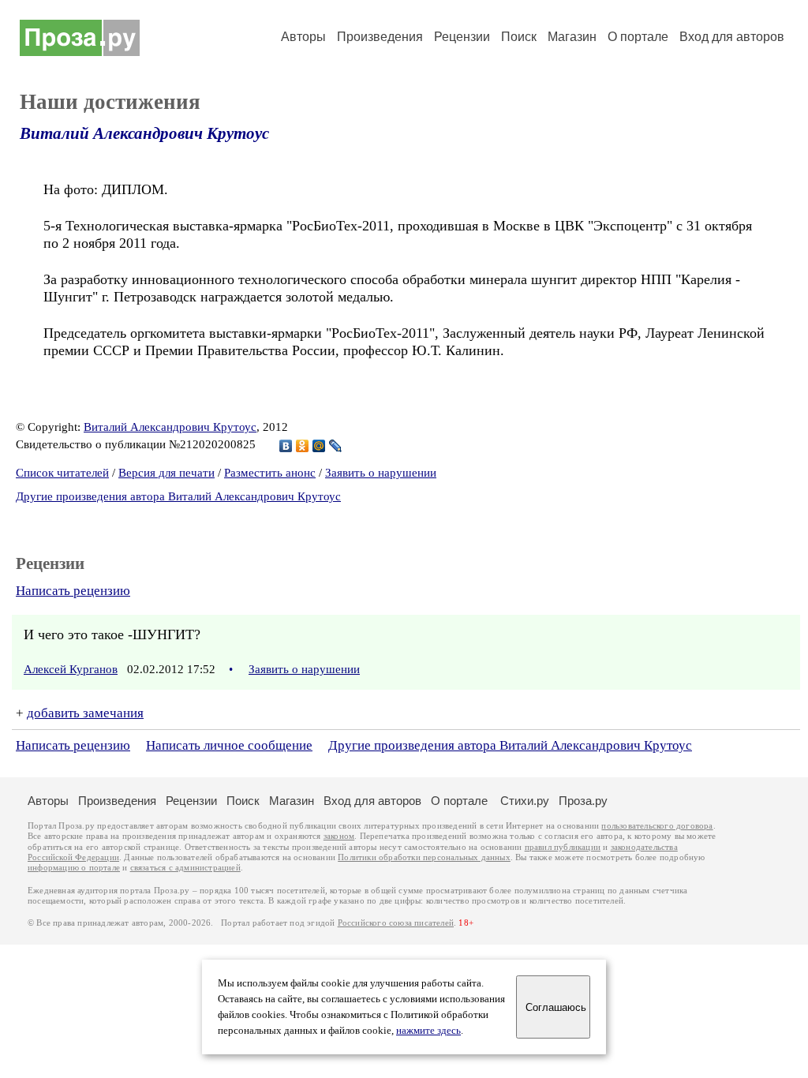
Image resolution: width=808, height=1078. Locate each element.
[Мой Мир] (319, 446)
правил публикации (562, 847)
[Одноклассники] (302, 446)
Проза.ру (583, 800)
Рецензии (462, 36)
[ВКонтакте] (286, 446)
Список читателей (62, 472)
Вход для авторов (731, 36)
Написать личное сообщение (229, 745)
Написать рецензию (73, 590)
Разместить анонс (270, 472)
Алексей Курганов (71, 669)
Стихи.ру (524, 800)
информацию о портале (74, 867)
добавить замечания (85, 713)
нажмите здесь (428, 1030)
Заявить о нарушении (380, 472)
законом (339, 836)
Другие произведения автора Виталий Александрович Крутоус (178, 496)
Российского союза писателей (396, 923)
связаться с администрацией (185, 867)
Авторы (303, 36)
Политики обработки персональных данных (424, 857)
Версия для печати (166, 472)
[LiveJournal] (335, 446)
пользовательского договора (657, 826)
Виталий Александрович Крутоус (144, 133)
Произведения (380, 36)
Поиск (519, 36)
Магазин (572, 36)
